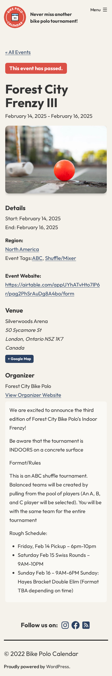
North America (22, 249)
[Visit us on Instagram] (65, 625)
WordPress (57, 666)
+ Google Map (19, 358)
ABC (37, 258)
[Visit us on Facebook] (75, 625)
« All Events (18, 52)
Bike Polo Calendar (15, 17)
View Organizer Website (33, 395)
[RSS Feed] (86, 625)
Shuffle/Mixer (60, 258)
